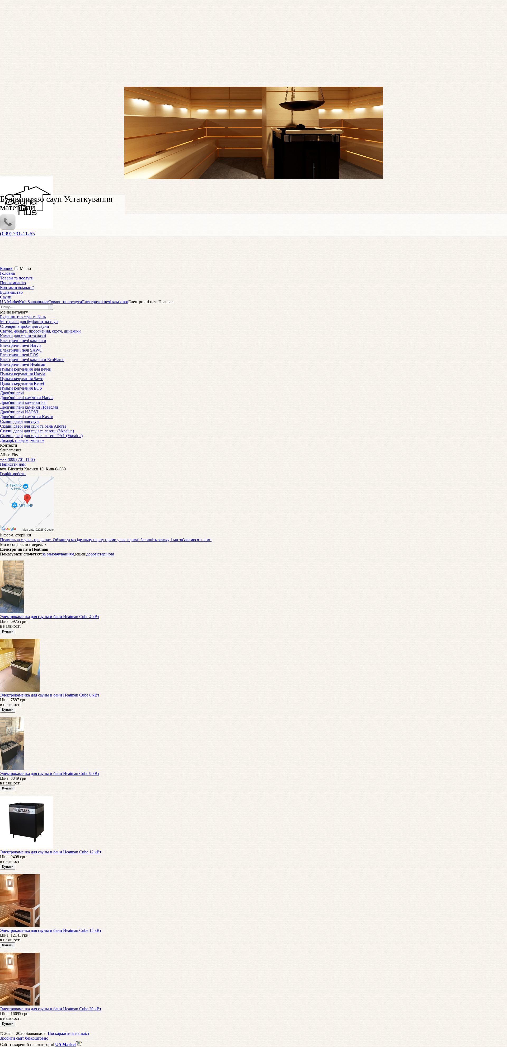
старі (102, 554)
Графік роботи (13, 473)
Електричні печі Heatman (22, 364)
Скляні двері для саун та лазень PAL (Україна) (41, 435)
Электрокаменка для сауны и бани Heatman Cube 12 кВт (50, 852)
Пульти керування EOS (21, 388)
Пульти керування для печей (25, 369)
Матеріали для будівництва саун (29, 321)
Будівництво (11, 292)
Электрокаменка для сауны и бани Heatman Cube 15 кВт (50, 930)
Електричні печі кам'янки (23, 340)
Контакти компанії (17, 287)
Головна (7, 273)
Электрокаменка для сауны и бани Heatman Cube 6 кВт (49, 695)
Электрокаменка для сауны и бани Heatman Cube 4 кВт (49, 616)
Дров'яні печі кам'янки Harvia (26, 397)
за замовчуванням (58, 554)
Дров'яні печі (12, 393)
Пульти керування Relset (22, 383)
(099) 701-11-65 (17, 233)
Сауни (5, 297)
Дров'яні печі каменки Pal (23, 402)
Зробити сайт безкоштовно (24, 1038)
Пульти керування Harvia (22, 374)
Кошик (6, 268)
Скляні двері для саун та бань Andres (33, 426)
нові (110, 554)
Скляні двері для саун (19, 421)
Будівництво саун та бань (23, 317)
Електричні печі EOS (19, 355)
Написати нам (13, 464)
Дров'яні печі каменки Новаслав (29, 407)
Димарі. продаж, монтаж (22, 440)
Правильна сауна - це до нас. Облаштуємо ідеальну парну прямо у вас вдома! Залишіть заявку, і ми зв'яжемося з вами (106, 539)
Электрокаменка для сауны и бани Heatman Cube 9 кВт (49, 773)
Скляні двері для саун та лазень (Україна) (37, 431)
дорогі (92, 554)
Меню (25, 268)
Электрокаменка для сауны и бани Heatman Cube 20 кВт (50, 1009)
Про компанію (13, 283)
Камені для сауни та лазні (23, 336)
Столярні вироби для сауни (24, 326)
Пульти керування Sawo (21, 378)
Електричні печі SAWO (21, 350)
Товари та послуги (17, 278)
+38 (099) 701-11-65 (17, 459)
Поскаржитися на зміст (69, 1033)
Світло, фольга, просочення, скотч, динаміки (40, 331)
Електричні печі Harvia (20, 345)
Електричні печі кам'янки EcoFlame (32, 359)
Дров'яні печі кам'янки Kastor (26, 416)
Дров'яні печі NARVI (19, 412)
